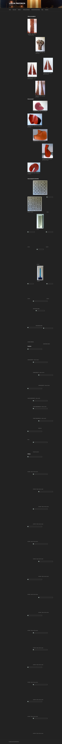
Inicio (10, 9)
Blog (42, 9)
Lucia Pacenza (17, 3)
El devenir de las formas (35, 9)
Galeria (19, 9)
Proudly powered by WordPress (14, 741)
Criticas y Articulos (26, 9)
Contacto (46, 9)
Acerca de (14, 9)
